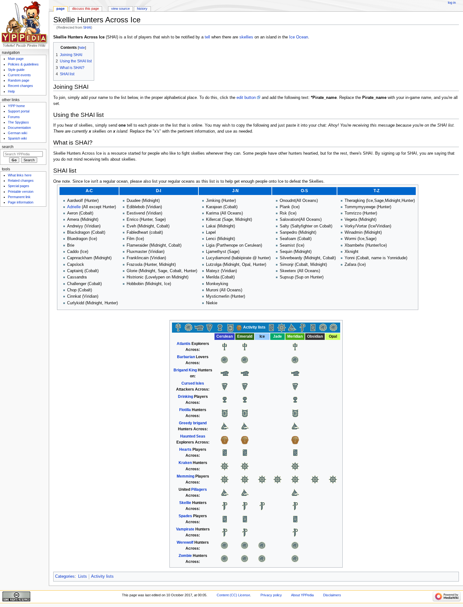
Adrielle (74, 207)
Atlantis (184, 343)
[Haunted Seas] (239, 327)
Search (8, 147)
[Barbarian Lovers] (188, 327)
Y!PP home (16, 106)
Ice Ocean (298, 37)
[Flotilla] (230, 327)
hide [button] (82, 47)
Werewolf (185, 542)
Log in (452, 2)
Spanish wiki (17, 138)
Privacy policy (271, 595)
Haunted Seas (192, 436)
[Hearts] (271, 327)
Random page (18, 80)
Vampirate (185, 529)
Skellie (185, 503)
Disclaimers (332, 595)
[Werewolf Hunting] (323, 327)
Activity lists (102, 576)
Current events (19, 75)
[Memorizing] (281, 327)
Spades (185, 516)
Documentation (19, 127)
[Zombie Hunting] (333, 327)
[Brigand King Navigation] (199, 327)
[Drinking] (220, 327)
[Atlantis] (178, 327)
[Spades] (312, 327)
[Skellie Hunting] (302, 327)
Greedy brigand (193, 423)
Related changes (21, 180)
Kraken (185, 463)
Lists (82, 576)
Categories (65, 576)
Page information (20, 202)
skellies (246, 37)
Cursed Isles (192, 383)
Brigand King (185, 370)
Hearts (185, 449)
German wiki (17, 133)
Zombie (185, 555)
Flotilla (185, 410)
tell (207, 37)
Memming (185, 476)
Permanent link (19, 197)
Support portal (18, 111)
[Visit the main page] (24, 24)
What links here (19, 175)
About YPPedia (302, 595)
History (142, 8)
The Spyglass (18, 122)
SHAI (87, 27)
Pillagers (199, 489)
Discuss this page (85, 8)
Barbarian (186, 357)
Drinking (185, 396)
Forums (14, 117)
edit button (246, 97)
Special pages (18, 186)
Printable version (20, 191)
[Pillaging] (292, 327)
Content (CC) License (233, 595)
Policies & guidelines (23, 64)
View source (120, 8)
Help (11, 91)
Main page (16, 58)
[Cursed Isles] (209, 327)
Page (60, 8)
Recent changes (20, 86)
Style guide (16, 70)
